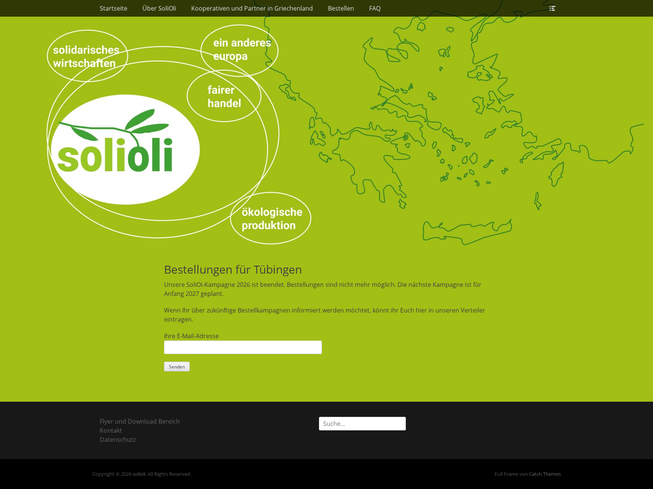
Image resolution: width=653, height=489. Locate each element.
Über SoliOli (159, 8)
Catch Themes (545, 473)
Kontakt (111, 430)
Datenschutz (118, 439)
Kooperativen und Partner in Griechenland (252, 8)
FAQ (375, 8)
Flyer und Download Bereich (140, 421)
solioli (139, 473)
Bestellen (341, 8)
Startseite (113, 8)
